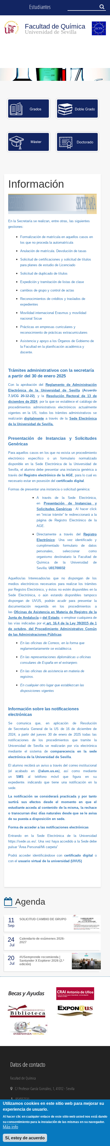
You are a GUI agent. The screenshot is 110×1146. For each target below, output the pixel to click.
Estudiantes (40, 7)
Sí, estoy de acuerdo (25, 1138)
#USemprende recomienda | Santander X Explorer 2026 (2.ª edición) (41, 960)
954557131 (23, 1099)
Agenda (30, 901)
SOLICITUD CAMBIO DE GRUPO (42, 919)
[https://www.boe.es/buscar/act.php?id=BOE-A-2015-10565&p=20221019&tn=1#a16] (46, 623)
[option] (55, 74)
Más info (10, 1127)
